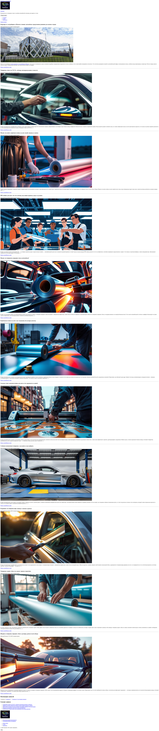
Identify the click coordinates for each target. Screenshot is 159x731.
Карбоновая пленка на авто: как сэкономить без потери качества (16, 708)
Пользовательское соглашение (9, 721)
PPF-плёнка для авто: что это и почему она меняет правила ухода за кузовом (19, 706)
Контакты (5, 19)
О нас (4, 18)
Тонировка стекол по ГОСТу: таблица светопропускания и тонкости (17, 704)
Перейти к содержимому (5, 1)
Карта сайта (5, 723)
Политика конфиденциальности (10, 720)
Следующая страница (21, 699)
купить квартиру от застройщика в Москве (20, 64)
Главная (4, 17)
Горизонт (2, 11)
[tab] (3, 15)
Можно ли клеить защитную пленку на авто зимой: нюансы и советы (18, 705)
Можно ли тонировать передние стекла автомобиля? (14, 707)
